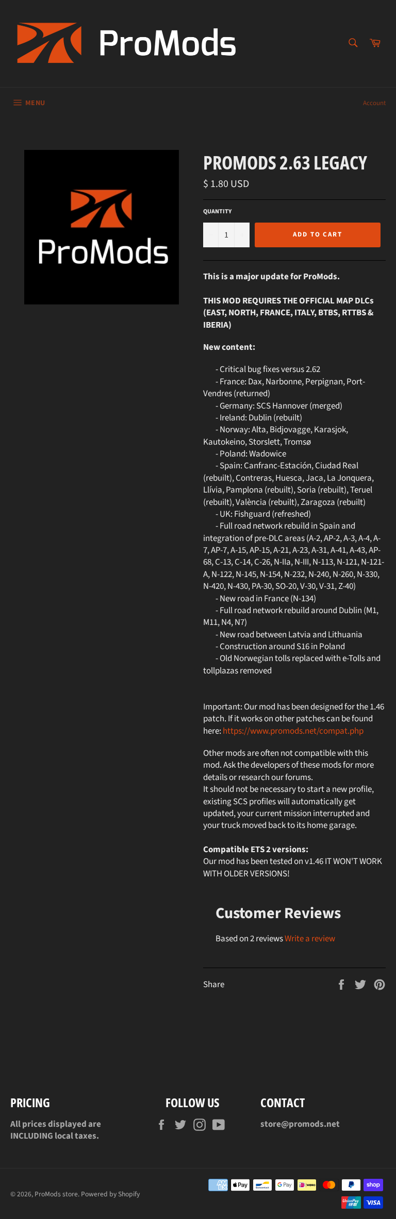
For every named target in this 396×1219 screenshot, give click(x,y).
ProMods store (56, 1194)
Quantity (217, 212)
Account (374, 103)
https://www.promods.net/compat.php (293, 731)
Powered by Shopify (110, 1194)
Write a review (310, 939)
